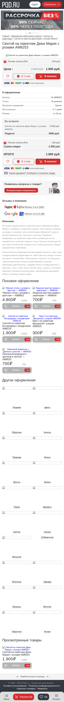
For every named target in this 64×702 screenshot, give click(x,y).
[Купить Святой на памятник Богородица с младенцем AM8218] (17, 318)
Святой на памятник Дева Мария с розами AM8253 (16, 653)
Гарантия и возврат (26, 688)
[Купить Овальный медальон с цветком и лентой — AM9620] (17, 350)
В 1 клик (25, 76)
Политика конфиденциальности (44, 686)
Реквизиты (42, 688)
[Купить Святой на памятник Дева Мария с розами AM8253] (17, 648)
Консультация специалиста (21, 190)
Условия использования (15, 686)
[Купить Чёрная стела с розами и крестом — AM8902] (17, 289)
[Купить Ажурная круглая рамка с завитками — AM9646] (47, 289)
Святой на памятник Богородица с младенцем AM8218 (16, 326)
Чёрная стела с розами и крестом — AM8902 (16, 294)
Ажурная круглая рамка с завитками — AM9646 (47, 294)
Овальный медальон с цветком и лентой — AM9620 (14, 357)
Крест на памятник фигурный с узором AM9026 (43, 323)
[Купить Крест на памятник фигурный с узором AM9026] (47, 317)
